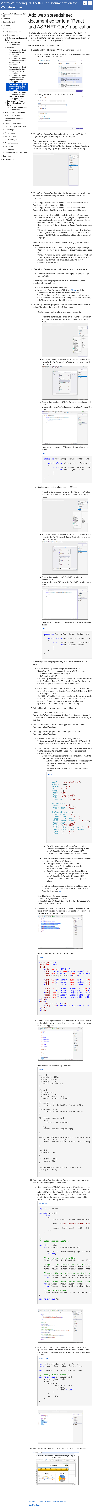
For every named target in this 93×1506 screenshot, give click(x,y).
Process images (11, 140)
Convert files (9, 149)
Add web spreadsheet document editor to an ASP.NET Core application (17, 53)
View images (10, 130)
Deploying (7, 156)
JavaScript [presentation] (44, 1203)
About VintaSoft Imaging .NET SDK (14, 15)
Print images (10, 133)
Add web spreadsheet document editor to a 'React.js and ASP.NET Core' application (17, 87)
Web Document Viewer (13, 32)
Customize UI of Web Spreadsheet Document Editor (16, 103)
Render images (11, 136)
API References (8, 159)
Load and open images (13, 123)
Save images (10, 146)
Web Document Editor (13, 35)
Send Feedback (34, 1505)
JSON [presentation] (50, 774)
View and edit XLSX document (16, 153)
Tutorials (10, 47)
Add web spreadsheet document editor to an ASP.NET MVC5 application (17, 61)
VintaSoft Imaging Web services (14, 119)
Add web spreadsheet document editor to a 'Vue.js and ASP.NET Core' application (17, 95)
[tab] (44, 453)
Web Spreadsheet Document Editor (16, 39)
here (60, 891)
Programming (8, 28)
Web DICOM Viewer (12, 115)
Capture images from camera (16, 126)
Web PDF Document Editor (15, 112)
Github (74, 290)
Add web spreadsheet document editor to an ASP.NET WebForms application (17, 70)
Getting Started (9, 22)
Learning (6, 25)
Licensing (6, 19)
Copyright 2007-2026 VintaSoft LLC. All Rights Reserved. (47, 1501)
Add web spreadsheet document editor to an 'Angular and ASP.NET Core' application (17, 78)
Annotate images (11, 143)
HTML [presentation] (41, 957)
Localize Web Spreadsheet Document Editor (17, 108)
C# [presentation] (44, 453)
